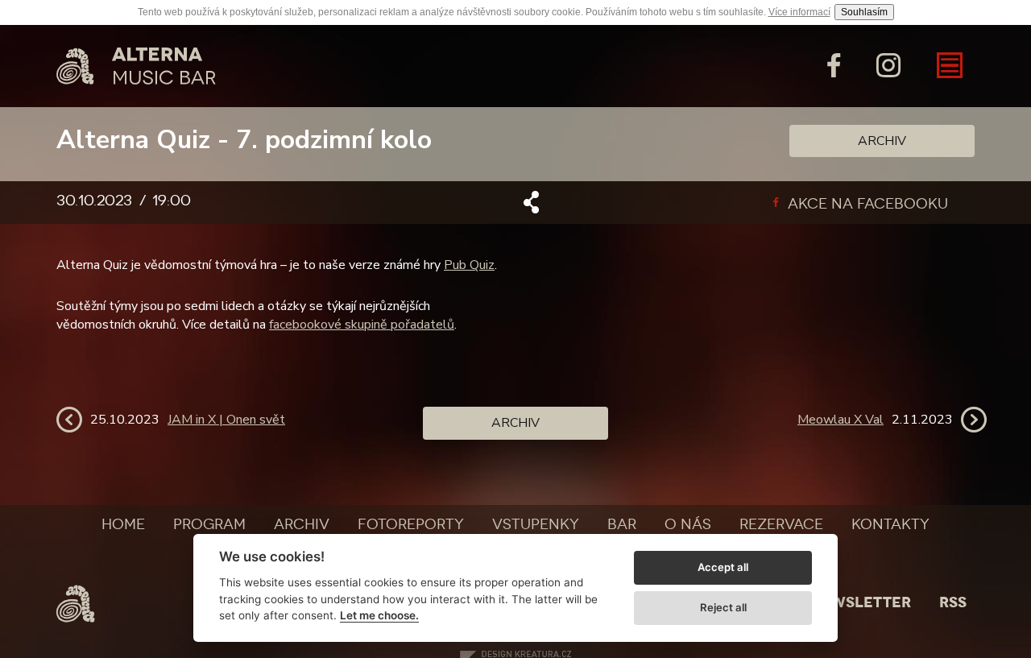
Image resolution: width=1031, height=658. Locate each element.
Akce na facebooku (866, 204)
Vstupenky (535, 524)
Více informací (799, 12)
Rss (953, 602)
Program (209, 524)
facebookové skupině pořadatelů (361, 324)
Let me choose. (379, 615)
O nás (688, 524)
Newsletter (860, 602)
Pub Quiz (469, 265)
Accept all (723, 567)
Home (123, 524)
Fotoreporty (411, 524)
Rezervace (781, 524)
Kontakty (890, 524)
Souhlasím (864, 12)
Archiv (882, 141)
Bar (621, 524)
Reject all (723, 607)
